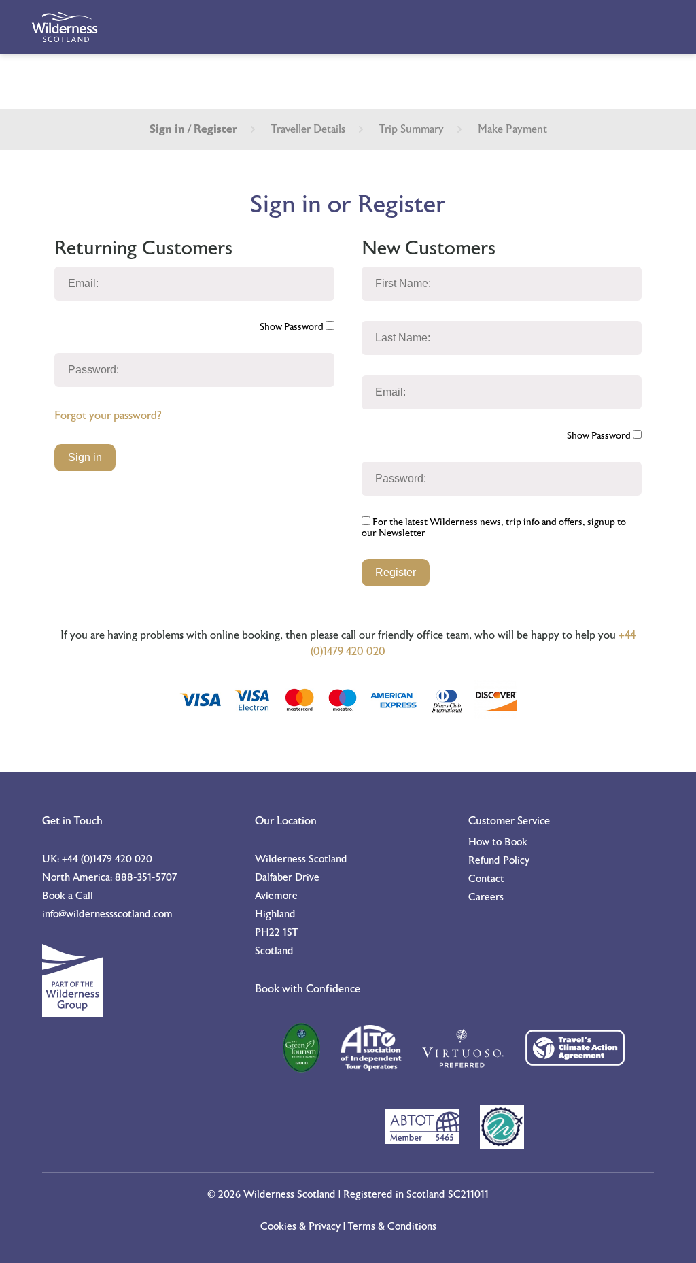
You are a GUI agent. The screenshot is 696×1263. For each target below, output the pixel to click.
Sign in (85, 457)
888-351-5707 (146, 877)
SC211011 (468, 1194)
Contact (486, 879)
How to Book (497, 842)
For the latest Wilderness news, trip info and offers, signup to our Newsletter (494, 528)
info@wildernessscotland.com (107, 914)
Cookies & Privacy (300, 1226)
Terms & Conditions (392, 1226)
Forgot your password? (107, 415)
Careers (486, 897)
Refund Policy (498, 860)
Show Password (293, 327)
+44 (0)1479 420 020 (107, 859)
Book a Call (67, 896)
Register (395, 572)
